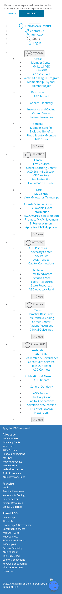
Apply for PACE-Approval (41, 227)
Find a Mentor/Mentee (41, 135)
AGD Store (41, 139)
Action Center (41, 278)
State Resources (41, 285)
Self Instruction (41, 179)
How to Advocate (41, 274)
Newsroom (41, 412)
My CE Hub (41, 194)
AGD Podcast (41, 393)
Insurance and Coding (41, 109)
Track (38, 190)
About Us (41, 354)
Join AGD (41, 70)
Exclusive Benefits (41, 131)
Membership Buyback (41, 82)
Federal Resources (41, 282)
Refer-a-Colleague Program (41, 78)
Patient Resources (41, 117)
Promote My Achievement (41, 219)
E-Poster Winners (41, 223)
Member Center (41, 62)
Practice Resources (41, 314)
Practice (8, 483)
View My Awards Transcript (41, 197)
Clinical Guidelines (41, 329)
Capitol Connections (41, 263)
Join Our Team (41, 366)
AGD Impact (41, 96)
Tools (38, 310)
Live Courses (41, 164)
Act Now (38, 270)
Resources (38, 92)
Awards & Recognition (38, 204)
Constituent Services (41, 362)
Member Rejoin (41, 86)
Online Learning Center (41, 168)
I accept (31, 13)
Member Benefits (41, 128)
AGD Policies (41, 260)
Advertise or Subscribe (41, 405)
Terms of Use (10, 586)
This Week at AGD (41, 409)
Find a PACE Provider (41, 183)
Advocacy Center (41, 252)
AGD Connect (41, 74)
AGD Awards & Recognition (41, 216)
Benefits (38, 124)
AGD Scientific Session (41, 171)
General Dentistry (41, 103)
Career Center (41, 113)
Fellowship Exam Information (41, 210)
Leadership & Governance (41, 358)
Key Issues (41, 256)
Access (38, 59)
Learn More (10, 13)
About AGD (10, 513)
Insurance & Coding (41, 318)
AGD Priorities (38, 248)
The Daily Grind (41, 397)
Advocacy (9, 434)
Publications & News (38, 376)
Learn (38, 160)
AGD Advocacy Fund (41, 289)
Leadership (38, 350)
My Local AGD (41, 66)
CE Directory (41, 175)
